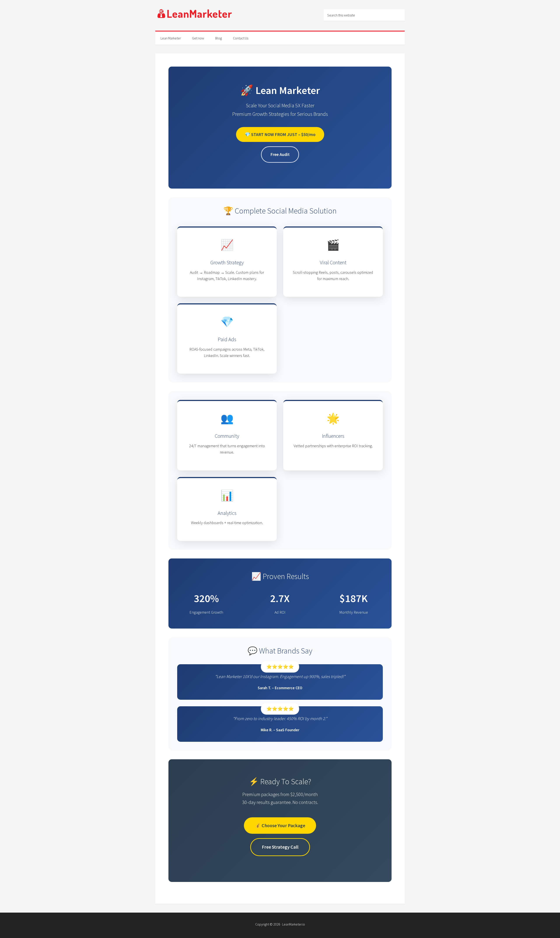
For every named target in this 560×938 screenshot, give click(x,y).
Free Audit (280, 154)
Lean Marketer (194, 15)
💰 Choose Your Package (280, 825)
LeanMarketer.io (293, 924)
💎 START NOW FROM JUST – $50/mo (280, 134)
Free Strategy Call (280, 847)
